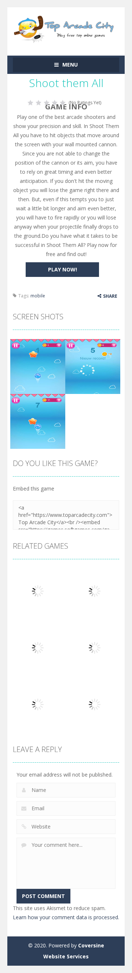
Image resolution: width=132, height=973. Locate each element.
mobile (37, 296)
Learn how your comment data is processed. (66, 917)
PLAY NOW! (62, 269)
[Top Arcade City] (66, 28)
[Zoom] (37, 365)
